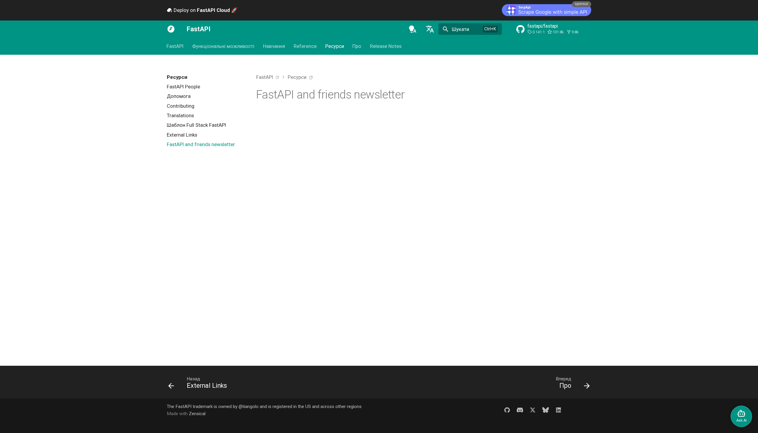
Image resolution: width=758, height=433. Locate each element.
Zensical (197, 413)
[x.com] (532, 409)
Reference (305, 46)
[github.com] (507, 409)
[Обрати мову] (430, 29)
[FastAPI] (171, 29)
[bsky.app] (545, 409)
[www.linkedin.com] (558, 409)
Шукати (460, 29)
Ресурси (334, 46)
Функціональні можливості (223, 46)
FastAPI (175, 46)
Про (357, 46)
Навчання (274, 46)
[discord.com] (519, 409)
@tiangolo (249, 406)
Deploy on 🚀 (204, 10)
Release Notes (385, 46)
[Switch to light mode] (412, 29)
